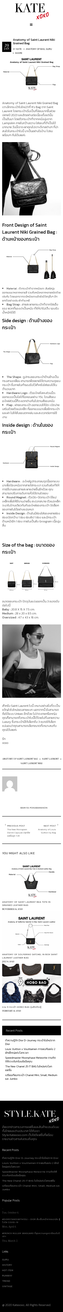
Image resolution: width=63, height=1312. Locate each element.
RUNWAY (7, 1275)
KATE (19, 49)
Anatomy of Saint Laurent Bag (20, 759)
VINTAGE (7, 1286)
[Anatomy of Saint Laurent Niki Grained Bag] (31, 71)
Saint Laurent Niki (32, 763)
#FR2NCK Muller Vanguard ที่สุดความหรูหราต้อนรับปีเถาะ (31, 1235)
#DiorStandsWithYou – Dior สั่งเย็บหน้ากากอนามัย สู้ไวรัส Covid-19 (31, 1221)
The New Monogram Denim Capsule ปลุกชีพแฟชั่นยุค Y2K (18, 832)
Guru (49, 49)
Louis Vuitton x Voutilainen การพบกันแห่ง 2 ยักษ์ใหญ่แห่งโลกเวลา (30, 1050)
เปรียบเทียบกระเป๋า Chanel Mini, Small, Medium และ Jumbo (31, 1077)
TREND (6, 1281)
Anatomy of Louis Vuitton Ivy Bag (47, 831)
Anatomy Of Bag (35, 49)
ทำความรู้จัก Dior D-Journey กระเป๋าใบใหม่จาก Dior (30, 1042)
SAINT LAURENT (50, 759)
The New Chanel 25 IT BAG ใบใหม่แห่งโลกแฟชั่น (28, 1068)
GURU (5, 1259)
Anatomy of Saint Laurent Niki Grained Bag (34, 41)
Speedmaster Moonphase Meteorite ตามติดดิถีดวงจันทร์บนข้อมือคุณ (30, 1059)
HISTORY (7, 1265)
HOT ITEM (7, 1270)
